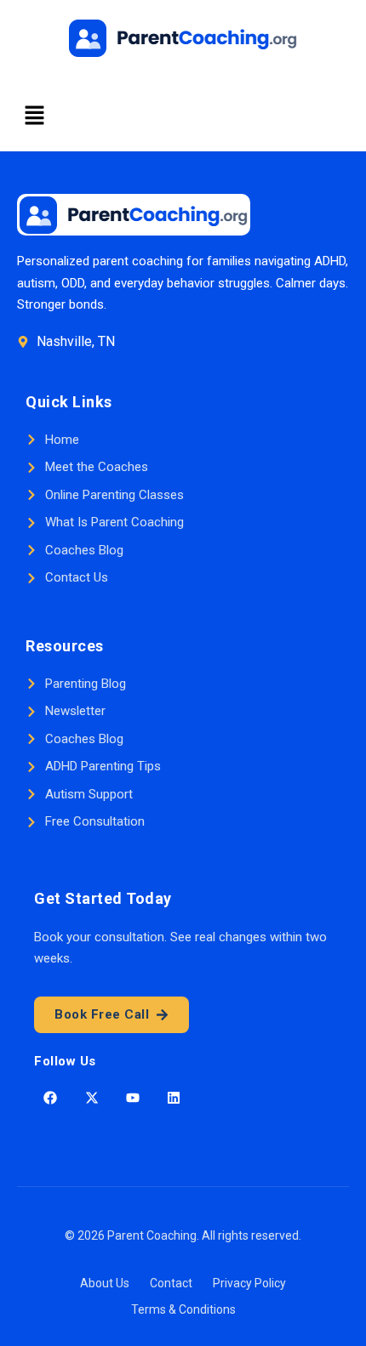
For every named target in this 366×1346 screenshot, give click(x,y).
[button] (34, 116)
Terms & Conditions (183, 1309)
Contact (171, 1283)
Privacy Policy (249, 1283)
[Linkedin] (173, 1098)
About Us (104, 1283)
